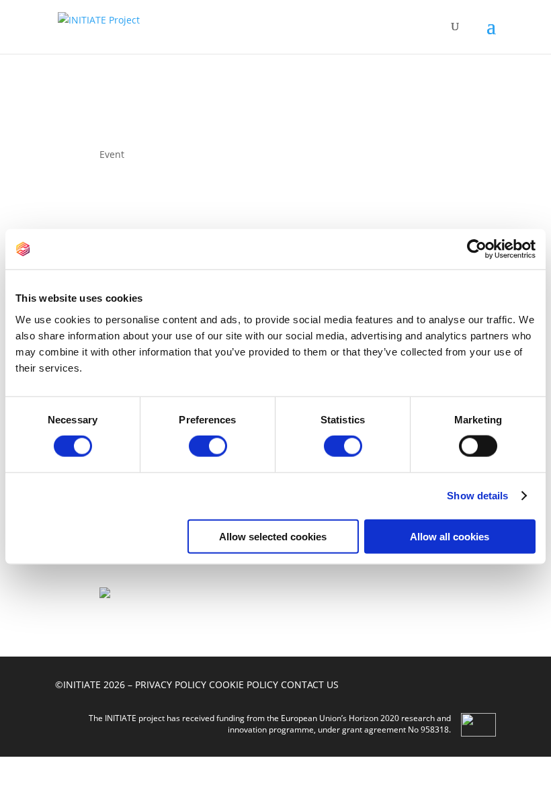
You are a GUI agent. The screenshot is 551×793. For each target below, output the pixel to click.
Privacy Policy (170, 684)
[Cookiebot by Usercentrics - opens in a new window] (477, 249)
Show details (477, 495)
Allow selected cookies (273, 536)
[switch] (208, 446)
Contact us (310, 684)
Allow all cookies (449, 536)
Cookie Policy (243, 684)
